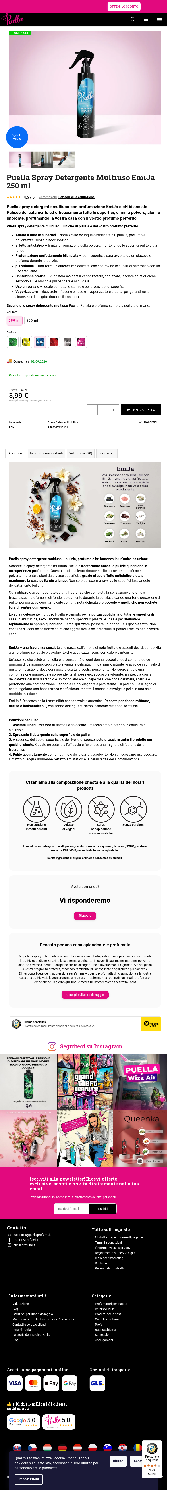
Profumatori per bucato (111, 1304)
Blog (15, 1340)
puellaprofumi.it (24, 1245)
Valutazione (20, 1304)
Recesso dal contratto (110, 1268)
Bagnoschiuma (105, 1329)
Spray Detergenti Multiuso (64, 422)
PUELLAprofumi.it (26, 1240)
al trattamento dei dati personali (94, 1197)
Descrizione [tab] (15, 453)
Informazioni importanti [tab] (46, 453)
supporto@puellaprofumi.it (32, 1235)
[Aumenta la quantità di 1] (113, 410)
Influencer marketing (109, 1258)
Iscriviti (103, 1208)
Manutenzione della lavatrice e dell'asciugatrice (44, 1319)
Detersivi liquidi (105, 1309)
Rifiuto (118, 1461)
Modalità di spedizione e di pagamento (121, 1237)
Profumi (100, 1324)
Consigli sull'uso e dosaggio (85, 995)
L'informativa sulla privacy (112, 1248)
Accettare (141, 1461)
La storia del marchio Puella (31, 1334)
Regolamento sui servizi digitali (116, 1253)
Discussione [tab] (107, 453)
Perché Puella (21, 1329)
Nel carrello (144, 409)
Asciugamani (104, 1340)
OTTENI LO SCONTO (124, 6)
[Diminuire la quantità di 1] (92, 410)
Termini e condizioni (108, 1242)
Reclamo (101, 1263)
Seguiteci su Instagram (91, 1046)
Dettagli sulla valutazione (76, 197)
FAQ (15, 1309)
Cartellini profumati (108, 1319)
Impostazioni (28, 1479)
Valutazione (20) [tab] (80, 453)
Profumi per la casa (108, 1314)
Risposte (85, 915)
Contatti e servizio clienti (29, 1324)
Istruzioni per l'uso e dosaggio (32, 1314)
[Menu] (159, 1443)
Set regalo (102, 1334)
